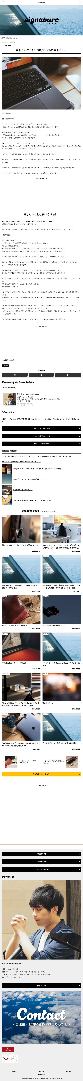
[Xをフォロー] (18, 404)
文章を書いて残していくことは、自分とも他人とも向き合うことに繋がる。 (38, 469)
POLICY (68, 1072)
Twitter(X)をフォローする (41, 428)
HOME (14, 1072)
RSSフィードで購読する (41, 444)
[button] (68, 375)
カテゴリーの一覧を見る (41, 869)
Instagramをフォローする (41, 436)
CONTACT (41, 1075)
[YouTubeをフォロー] (24, 404)
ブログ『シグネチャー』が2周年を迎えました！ (29, 479)
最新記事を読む (41, 854)
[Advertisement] (41, 194)
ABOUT (41, 1072)
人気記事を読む (41, 861)
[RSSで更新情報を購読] (31, 404)
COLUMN (5, 365)
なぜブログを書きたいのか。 (22, 490)
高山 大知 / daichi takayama (28, 394)
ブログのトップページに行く (41, 774)
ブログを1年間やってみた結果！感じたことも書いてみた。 (33, 500)
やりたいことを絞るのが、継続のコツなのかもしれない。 (21, 462)
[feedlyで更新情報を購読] (28, 404)
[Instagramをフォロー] (21, 404)
